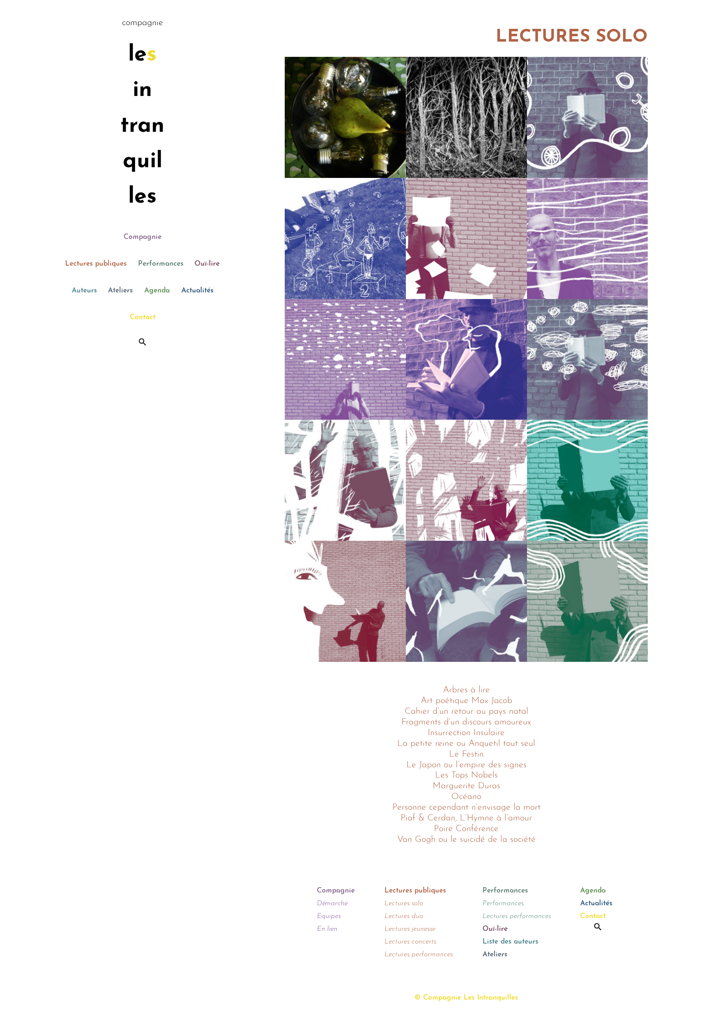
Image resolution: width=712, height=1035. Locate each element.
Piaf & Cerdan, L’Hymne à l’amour (466, 818)
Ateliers (120, 290)
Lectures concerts (410, 941)
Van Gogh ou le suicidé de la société (466, 839)
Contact (142, 317)
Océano (466, 796)
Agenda (157, 290)
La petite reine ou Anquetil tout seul (466, 743)
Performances (160, 263)
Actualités (197, 290)
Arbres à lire (466, 690)
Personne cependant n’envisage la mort (466, 807)
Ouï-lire (207, 263)
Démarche (332, 903)
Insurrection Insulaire (466, 733)
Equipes (329, 916)
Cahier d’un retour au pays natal (466, 711)
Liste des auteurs (510, 941)
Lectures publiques (95, 263)
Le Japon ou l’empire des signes (466, 765)
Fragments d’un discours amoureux (466, 722)
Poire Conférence (466, 829)
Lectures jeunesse (410, 928)
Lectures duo (403, 916)
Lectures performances (418, 954)
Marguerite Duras (466, 786)
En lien (327, 928)
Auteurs (84, 290)
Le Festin (466, 754)
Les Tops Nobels (466, 775)
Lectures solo (403, 903)
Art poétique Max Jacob (466, 700)
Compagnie (143, 237)
